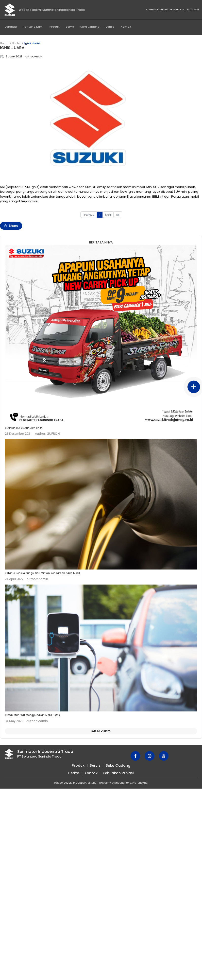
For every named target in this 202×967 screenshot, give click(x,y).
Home (4, 43)
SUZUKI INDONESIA (75, 782)
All (117, 215)
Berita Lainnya (101, 730)
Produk (54, 27)
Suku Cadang (90, 27)
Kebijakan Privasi (118, 773)
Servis (70, 27)
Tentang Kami (33, 27)
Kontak (126, 27)
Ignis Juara (32, 43)
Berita (110, 27)
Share (13, 226)
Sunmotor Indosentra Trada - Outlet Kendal (172, 9)
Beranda (11, 27)
